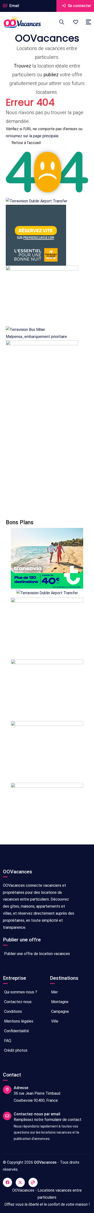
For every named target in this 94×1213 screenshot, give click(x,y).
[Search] (62, 22)
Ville (54, 1021)
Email (13, 5)
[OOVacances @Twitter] (20, 1182)
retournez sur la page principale (32, 136)
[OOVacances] (22, 22)
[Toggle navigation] (88, 22)
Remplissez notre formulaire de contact (47, 1119)
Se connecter (79, 5)
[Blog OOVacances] (33, 1182)
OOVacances (45, 1162)
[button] (75, 22)
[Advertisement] (47, 460)
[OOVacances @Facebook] (7, 1182)
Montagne (59, 1001)
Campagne (59, 1011)
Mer (54, 992)
